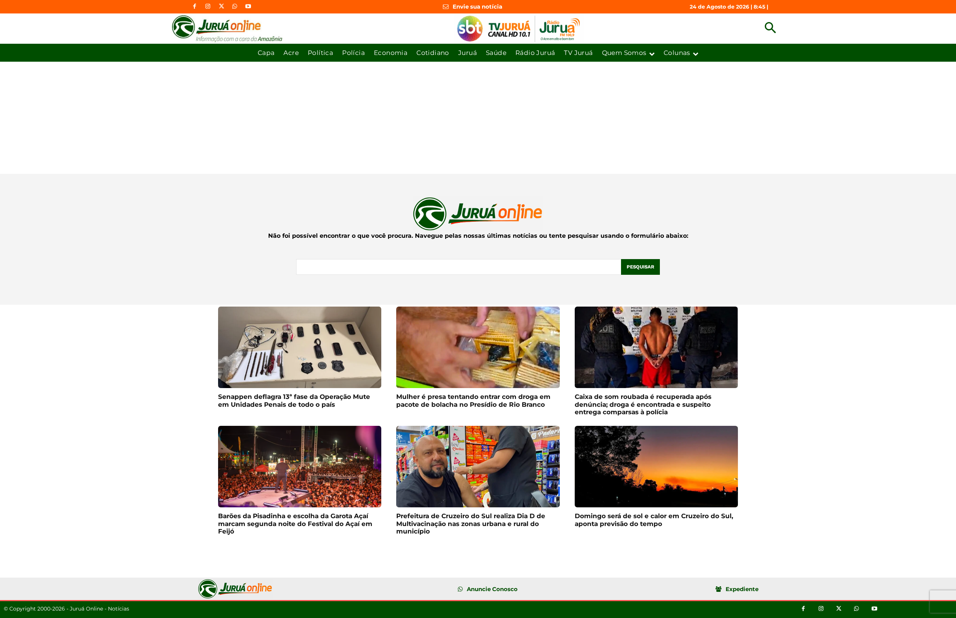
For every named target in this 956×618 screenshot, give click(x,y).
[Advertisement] (478, 117)
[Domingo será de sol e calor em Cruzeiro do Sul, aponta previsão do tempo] (656, 467)
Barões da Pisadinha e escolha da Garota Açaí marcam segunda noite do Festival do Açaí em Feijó (295, 523)
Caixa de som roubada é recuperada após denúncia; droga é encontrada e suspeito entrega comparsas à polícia (643, 404)
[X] (221, 6)
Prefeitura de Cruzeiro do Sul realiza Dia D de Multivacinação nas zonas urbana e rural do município (470, 523)
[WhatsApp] (235, 6)
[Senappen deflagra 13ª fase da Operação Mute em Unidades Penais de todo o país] (299, 347)
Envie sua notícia (477, 6)
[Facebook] (194, 6)
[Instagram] (208, 6)
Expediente (742, 589)
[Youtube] (248, 6)
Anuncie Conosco (492, 589)
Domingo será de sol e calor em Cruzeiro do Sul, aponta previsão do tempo (654, 519)
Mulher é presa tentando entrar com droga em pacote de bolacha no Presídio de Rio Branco (473, 400)
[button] (770, 28)
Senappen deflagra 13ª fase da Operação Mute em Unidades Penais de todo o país (294, 400)
